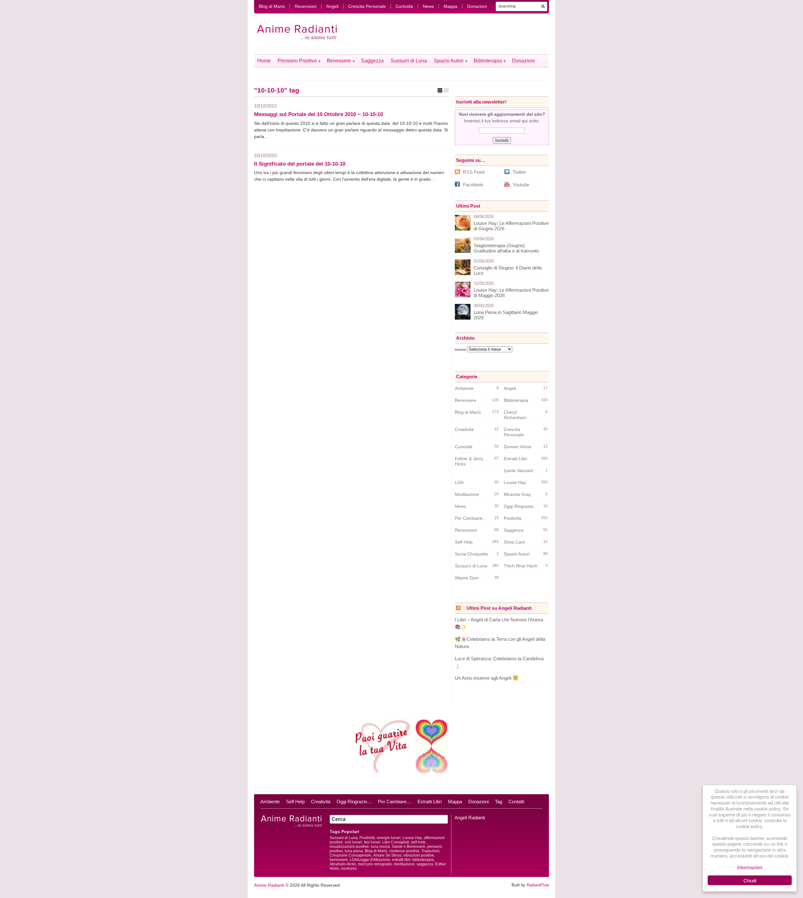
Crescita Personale (367, 6)
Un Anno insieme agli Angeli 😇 (486, 678)
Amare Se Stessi (387, 855)
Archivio (460, 349)
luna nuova (380, 846)
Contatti (516, 801)
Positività (512, 518)
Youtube (521, 184)
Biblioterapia (488, 60)
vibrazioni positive (418, 855)
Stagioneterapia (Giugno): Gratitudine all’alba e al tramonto (506, 248)
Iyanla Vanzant (518, 470)
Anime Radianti (269, 885)
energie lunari (389, 838)
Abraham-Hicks (343, 864)
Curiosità (404, 6)
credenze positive (404, 851)
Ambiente (464, 388)
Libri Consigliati (395, 842)
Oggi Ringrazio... (520, 506)
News (428, 6)
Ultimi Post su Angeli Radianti (499, 608)
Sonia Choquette (471, 553)
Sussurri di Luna (409, 60)
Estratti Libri (515, 458)
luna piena (354, 851)
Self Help (464, 542)
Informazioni (749, 867)
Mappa (450, 6)
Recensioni (305, 6)
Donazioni (477, 6)
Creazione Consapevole (350, 855)
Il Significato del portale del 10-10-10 (299, 164)
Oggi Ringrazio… (354, 801)
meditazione (404, 864)
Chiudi (749, 880)
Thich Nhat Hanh (520, 565)
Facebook (473, 184)
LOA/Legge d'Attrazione (370, 860)
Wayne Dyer (467, 577)
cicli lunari (353, 842)
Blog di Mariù (272, 6)
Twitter (519, 172)
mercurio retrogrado (375, 864)
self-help (418, 842)
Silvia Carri (514, 542)
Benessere (339, 60)
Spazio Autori (449, 60)
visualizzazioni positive (349, 846)
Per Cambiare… (394, 801)
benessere (339, 860)
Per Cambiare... (470, 518)
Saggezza (372, 60)
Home (264, 60)
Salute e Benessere (408, 846)
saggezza (425, 864)
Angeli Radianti (470, 817)
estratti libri (401, 860)
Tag (498, 801)
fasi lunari (372, 842)
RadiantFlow (538, 885)
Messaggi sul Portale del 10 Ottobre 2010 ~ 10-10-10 (318, 114)
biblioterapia (423, 860)
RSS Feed (473, 172)
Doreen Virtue (517, 446)
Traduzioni (430, 851)
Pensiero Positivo (297, 60)
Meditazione (467, 494)
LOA (459, 482)
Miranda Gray (517, 494)
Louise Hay (515, 482)
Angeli (332, 6)
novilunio (349, 868)
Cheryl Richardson (515, 415)
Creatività (464, 429)
